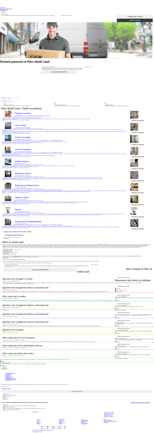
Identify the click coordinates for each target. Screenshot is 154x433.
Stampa (38, 422)
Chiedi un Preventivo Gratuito (140, 402)
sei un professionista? (4, 9)
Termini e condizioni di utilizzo (38, 430)
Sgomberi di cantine (9, 376)
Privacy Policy (46, 430)
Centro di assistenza (107, 420)
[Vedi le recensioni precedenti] (1, 367)
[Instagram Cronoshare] (109, 412)
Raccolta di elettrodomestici (11, 378)
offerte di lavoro (3, 10)
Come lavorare (62, 420)
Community (39, 423)
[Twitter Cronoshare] (108, 415)
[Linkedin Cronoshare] (108, 416)
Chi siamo (39, 421)
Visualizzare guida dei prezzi (14, 235)
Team (38, 420)
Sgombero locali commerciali (11, 379)
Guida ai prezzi (84, 423)
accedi (1, 8)
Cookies (51, 430)
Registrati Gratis (6, 388)
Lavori (60, 421)
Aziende (60, 423)
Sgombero (7, 375)
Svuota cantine (8, 374)
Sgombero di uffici (9, 380)
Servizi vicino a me (84, 420)
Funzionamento (84, 421)
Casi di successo (84, 422)
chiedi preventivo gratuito (7, 8)
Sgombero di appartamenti (10, 373)
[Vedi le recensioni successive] (4, 367)
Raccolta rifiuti (8, 377)
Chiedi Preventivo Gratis (123, 277)
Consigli (60, 422)
